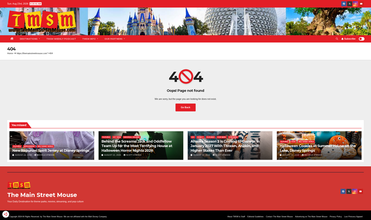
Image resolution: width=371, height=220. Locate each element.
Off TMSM (117, 137)
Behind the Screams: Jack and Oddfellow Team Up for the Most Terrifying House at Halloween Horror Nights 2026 (136, 145)
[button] (337, 39)
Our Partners (113, 39)
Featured (17, 146)
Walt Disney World (45, 146)
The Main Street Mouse (42, 194)
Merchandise (29, 146)
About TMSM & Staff (236, 217)
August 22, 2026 (23, 155)
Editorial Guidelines (255, 217)
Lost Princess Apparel (353, 217)
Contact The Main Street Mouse (279, 217)
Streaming (233, 137)
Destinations (29, 39)
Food (293, 141)
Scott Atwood (133, 155)
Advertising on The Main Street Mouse (311, 217)
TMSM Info (89, 39)
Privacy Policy (336, 217)
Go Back (185, 107)
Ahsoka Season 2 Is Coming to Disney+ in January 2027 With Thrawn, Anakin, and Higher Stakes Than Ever (225, 145)
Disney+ (200, 137)
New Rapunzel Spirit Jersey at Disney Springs (50, 150)
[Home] (12, 38)
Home (10, 53)
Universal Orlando (132, 137)
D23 (192, 137)
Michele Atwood (46, 155)
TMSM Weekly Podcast (61, 39)
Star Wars (221, 137)
